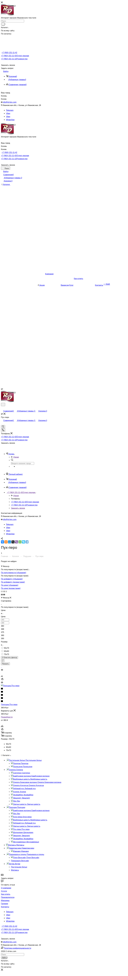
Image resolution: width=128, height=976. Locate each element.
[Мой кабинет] (2, 408)
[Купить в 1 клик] (2, 679)
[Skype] (23, 541)
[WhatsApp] (20, 541)
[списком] (4, 591)
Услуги (4, 891)
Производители (7, 897)
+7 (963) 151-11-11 (14, 59)
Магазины (5, 900)
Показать (5, 664)
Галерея (4, 903)
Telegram (10, 110)
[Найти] (3, 24)
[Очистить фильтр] (2, 660)
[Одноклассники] (6, 541)
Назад (16, 457)
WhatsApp (10, 120)
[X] (13, 541)
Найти (4, 958)
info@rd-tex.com (9, 102)
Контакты (5, 907)
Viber (8, 113)
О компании (6, 888)
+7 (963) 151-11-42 (9, 52)
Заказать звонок (18, 508)
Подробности (6, 717)
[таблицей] (6, 591)
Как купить (5, 894)
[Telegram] (27, 541)
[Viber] (16, 541)
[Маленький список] (2, 594)
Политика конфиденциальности (17, 948)
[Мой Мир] (9, 541)
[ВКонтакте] (2, 541)
